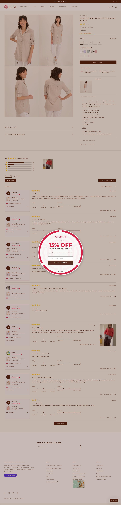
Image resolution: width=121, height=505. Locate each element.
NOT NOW (60, 271)
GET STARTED (60, 263)
